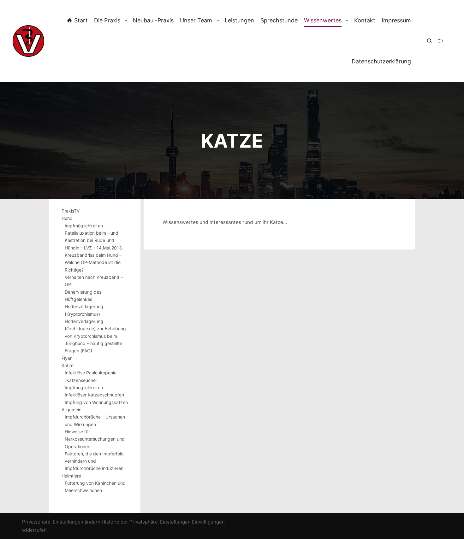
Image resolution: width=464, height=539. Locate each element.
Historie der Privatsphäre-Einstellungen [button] (146, 522)
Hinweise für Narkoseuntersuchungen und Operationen (95, 439)
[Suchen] (429, 41)
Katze (68, 365)
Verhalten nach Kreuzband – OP (94, 280)
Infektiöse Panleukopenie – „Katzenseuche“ (92, 376)
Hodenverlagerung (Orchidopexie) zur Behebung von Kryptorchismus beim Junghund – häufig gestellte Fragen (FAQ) (95, 336)
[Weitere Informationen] (441, 41)
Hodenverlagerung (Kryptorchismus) (84, 310)
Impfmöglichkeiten (84, 225)
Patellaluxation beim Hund (91, 233)
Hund (67, 218)
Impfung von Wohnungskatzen (96, 402)
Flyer (67, 358)
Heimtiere (71, 475)
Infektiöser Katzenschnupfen (94, 394)
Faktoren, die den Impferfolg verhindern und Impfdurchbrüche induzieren (94, 461)
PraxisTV (71, 211)
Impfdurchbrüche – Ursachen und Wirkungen (95, 420)
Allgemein (71, 409)
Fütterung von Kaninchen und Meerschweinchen (95, 486)
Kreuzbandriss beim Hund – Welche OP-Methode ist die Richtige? (93, 262)
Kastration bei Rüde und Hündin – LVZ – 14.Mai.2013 (93, 243)
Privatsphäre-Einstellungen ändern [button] (61, 522)
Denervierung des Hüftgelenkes (83, 295)
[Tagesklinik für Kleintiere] (28, 41)
